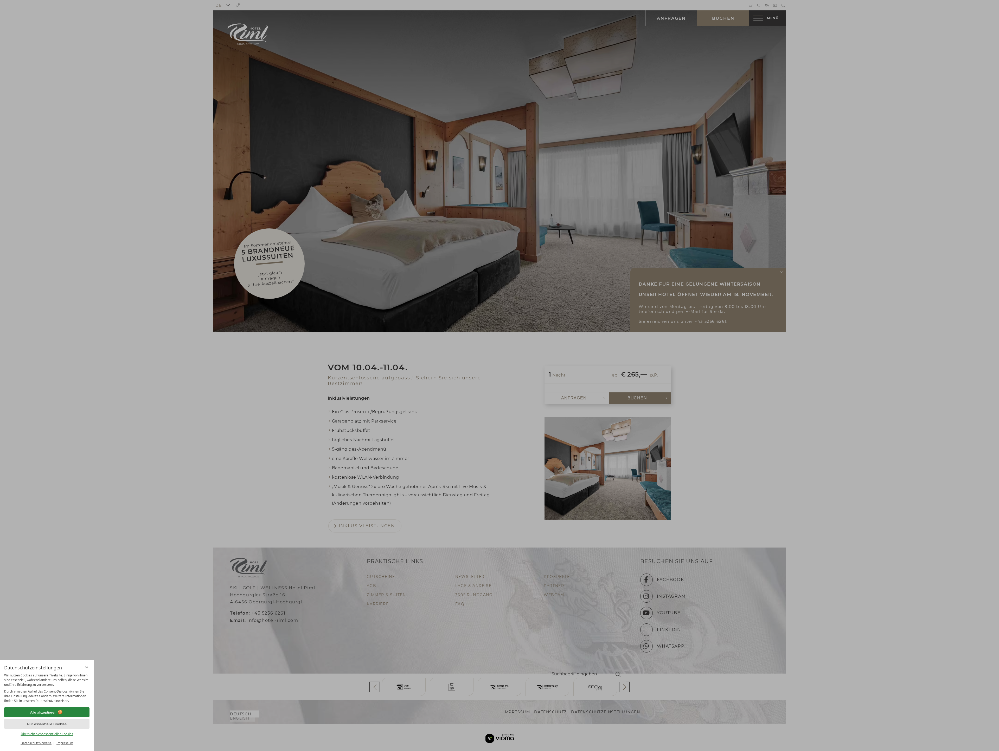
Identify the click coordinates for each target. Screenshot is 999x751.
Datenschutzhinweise (36, 743)
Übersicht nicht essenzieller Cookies (47, 734)
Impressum (64, 743)
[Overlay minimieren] (87, 667)
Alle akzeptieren (43, 712)
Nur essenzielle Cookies (47, 724)
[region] (46, 688)
